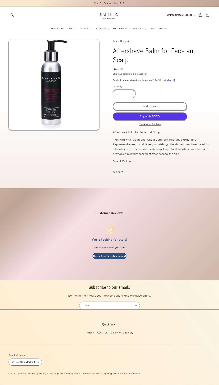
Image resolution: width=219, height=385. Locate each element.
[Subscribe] (136, 305)
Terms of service (91, 374)
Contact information (130, 374)
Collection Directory (122, 333)
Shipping (117, 74)
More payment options (150, 124)
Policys (90, 333)
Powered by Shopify (36, 373)
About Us (102, 333)
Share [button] (119, 171)
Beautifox (21, 373)
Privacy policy (73, 374)
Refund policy (56, 374)
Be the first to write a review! (109, 256)
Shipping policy (109, 374)
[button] (12, 15)
